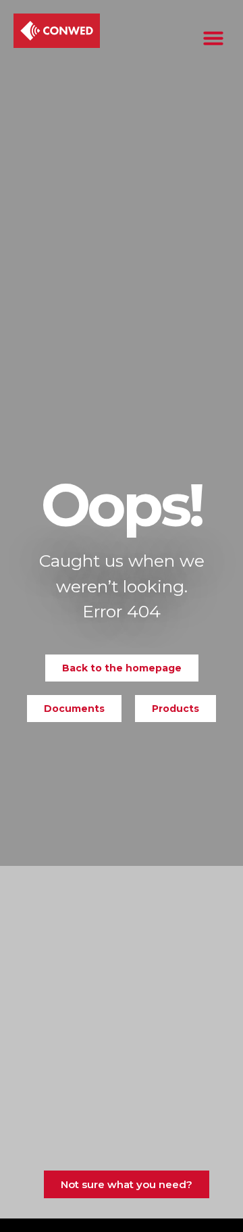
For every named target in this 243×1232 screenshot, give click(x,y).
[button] (213, 38)
